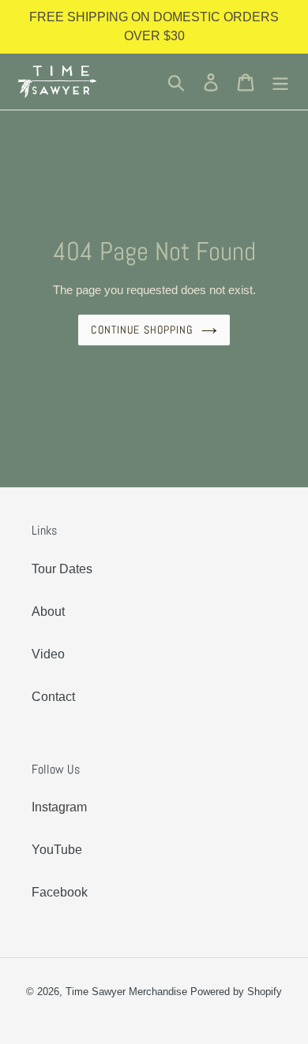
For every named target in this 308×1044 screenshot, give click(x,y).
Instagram (59, 807)
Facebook (60, 892)
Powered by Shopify (236, 991)
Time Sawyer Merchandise (126, 991)
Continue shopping (142, 330)
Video (48, 654)
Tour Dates (62, 569)
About (48, 611)
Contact (53, 696)
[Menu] (280, 81)
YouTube (57, 849)
